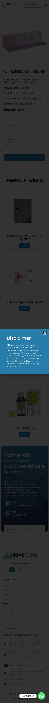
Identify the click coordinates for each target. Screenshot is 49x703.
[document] (24, 351)
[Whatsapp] (41, 696)
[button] (45, 332)
